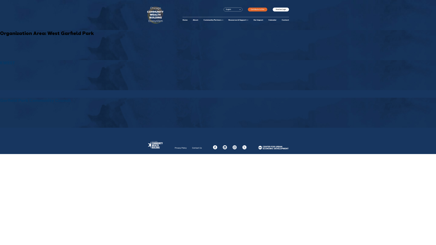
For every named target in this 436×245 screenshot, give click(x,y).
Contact (285, 20)
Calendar (272, 20)
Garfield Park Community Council (35, 100)
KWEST (7, 63)
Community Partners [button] (212, 20)
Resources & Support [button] (237, 20)
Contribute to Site (257, 9)
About (195, 20)
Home (185, 20)
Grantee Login (281, 9)
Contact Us (197, 148)
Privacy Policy (181, 148)
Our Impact (258, 20)
